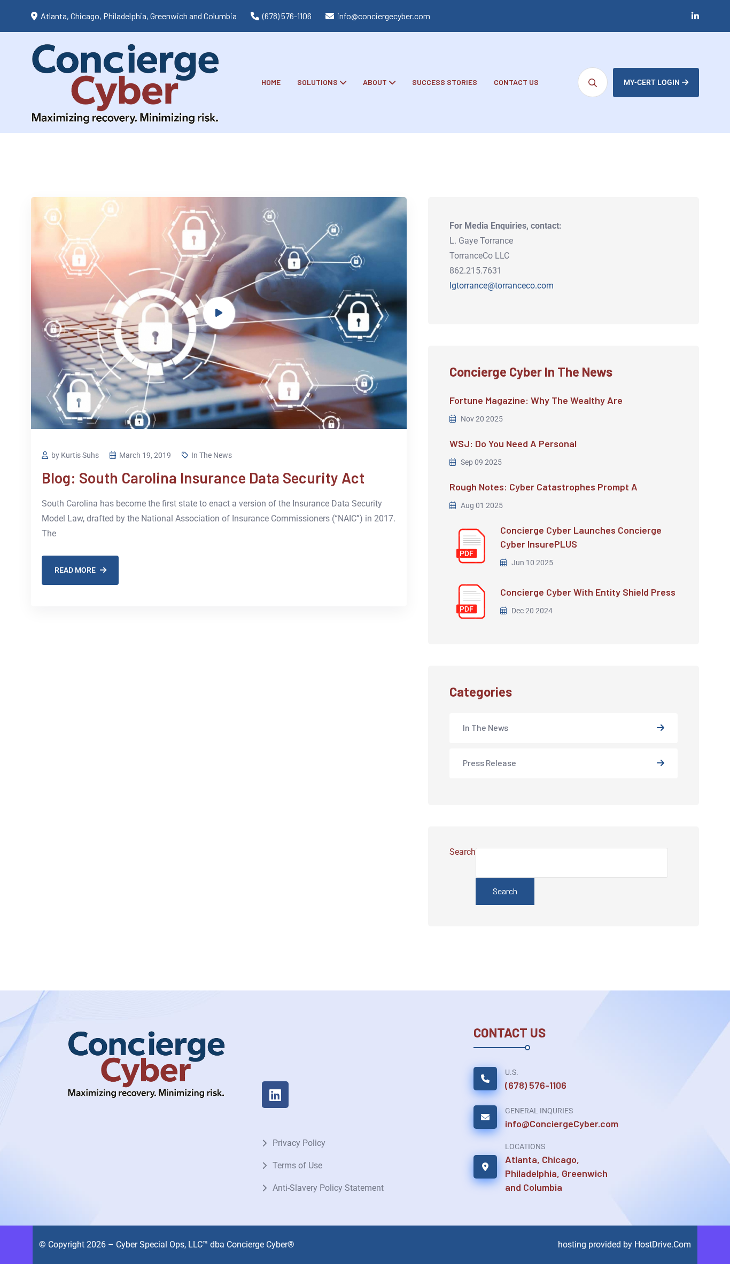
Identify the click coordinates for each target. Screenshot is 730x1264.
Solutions (317, 82)
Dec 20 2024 (531, 610)
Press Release (489, 763)
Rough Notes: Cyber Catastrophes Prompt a (543, 487)
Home (271, 82)
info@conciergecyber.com (383, 16)
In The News (211, 455)
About (375, 82)
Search (462, 852)
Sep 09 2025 (480, 462)
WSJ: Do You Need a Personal (513, 443)
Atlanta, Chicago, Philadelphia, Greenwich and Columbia (556, 1173)
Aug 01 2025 (481, 505)
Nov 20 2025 (481, 419)
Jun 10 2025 (531, 562)
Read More (75, 570)
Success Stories (444, 82)
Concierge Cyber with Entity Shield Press (587, 592)
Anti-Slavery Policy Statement (328, 1188)
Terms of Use (297, 1165)
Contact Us (516, 82)
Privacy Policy (299, 1143)
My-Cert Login (652, 82)
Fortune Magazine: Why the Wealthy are (536, 400)
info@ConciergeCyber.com (561, 1123)
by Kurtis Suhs (75, 455)
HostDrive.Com (662, 1244)
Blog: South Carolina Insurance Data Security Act (203, 478)
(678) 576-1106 (287, 16)
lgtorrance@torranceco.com (501, 285)
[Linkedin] (275, 1094)
